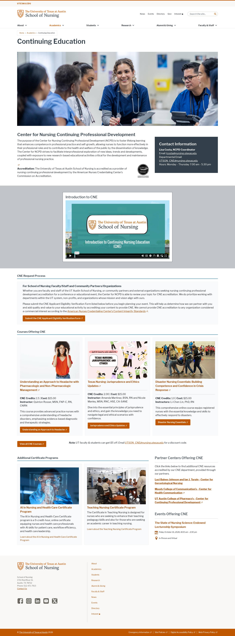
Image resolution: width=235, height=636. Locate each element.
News (142, 14)
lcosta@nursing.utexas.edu (181, 153)
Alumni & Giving (165, 25)
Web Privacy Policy (206, 632)
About (20, 25)
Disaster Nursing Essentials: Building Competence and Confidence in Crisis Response (179, 386)
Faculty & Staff (206, 25)
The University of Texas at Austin (33, 632)
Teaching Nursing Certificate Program (111, 507)
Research (126, 25)
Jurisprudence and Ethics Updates (107, 425)
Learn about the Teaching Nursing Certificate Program (114, 529)
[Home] (41, 13)
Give (169, 14)
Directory (161, 14)
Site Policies (160, 632)
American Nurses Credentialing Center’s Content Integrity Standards (106, 311)
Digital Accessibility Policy (182, 632)
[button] (26, 25)
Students (91, 25)
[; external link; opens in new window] (18, 165)
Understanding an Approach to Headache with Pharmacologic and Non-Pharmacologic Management (49, 386)
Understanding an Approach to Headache (43, 429)
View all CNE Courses (31, 444)
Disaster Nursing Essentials (172, 422)
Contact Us (22, 589)
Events (151, 14)
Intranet (177, 14)
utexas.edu (24, 3)
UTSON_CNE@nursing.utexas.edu (178, 160)
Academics (55, 25)
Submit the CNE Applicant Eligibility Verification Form (53, 318)
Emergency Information (139, 632)
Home (21, 33)
